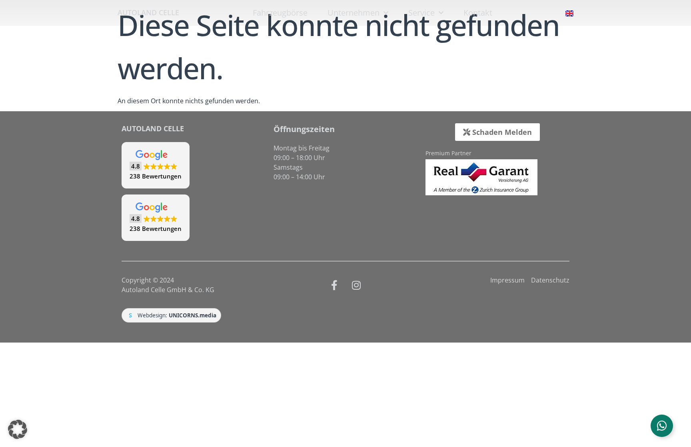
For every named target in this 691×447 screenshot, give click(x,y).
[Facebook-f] (334, 285)
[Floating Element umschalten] (662, 426)
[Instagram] (356, 285)
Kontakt (477, 13)
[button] (156, 165)
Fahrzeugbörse (280, 13)
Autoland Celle (148, 12)
